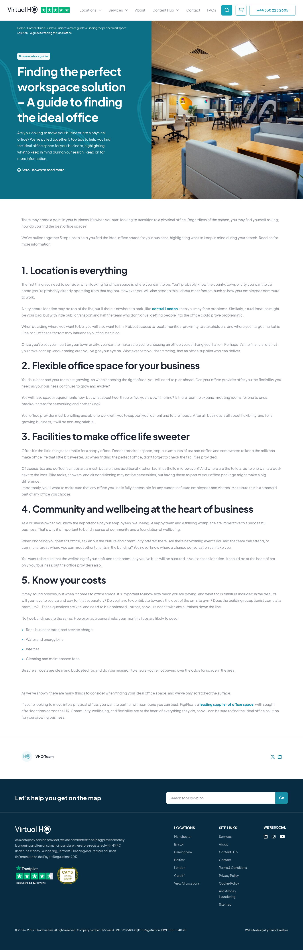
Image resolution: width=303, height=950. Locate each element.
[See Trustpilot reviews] (55, 10)
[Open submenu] (100, 10)
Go (281, 798)
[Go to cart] (241, 10)
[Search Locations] (221, 798)
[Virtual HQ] (23, 10)
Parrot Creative (278, 930)
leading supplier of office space (227, 704)
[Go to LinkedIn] (266, 836)
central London (165, 309)
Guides (50, 28)
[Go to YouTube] (282, 836)
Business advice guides (71, 28)
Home (21, 28)
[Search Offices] (226, 10)
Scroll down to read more (43, 170)
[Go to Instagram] (273, 836)
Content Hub (35, 28)
